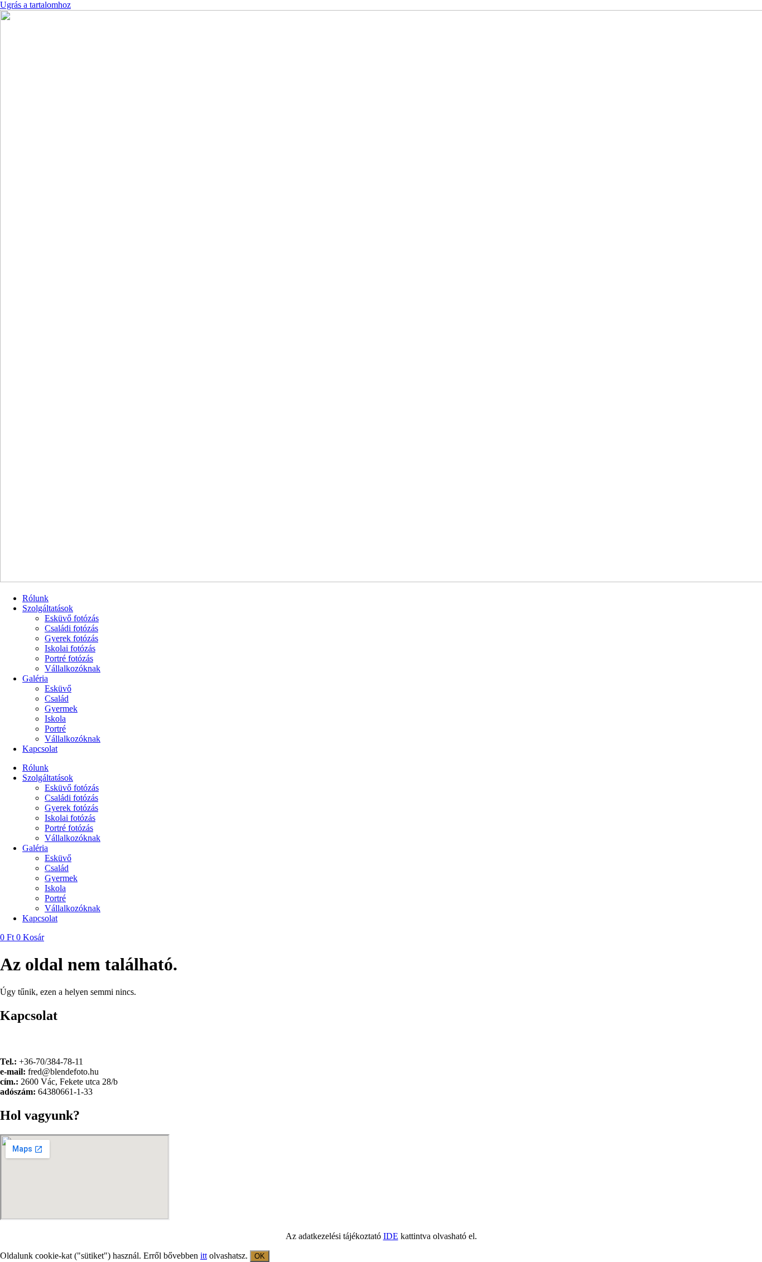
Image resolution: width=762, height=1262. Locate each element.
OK (259, 1256)
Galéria (35, 678)
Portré (55, 728)
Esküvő (58, 688)
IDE (390, 1236)
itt (203, 1255)
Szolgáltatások (47, 608)
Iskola (55, 718)
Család (57, 698)
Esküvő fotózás (72, 618)
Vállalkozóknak (72, 668)
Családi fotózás (71, 628)
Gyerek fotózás (71, 638)
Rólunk (35, 598)
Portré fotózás (69, 658)
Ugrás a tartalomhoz (35, 4)
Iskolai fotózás (70, 648)
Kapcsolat (39, 748)
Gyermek (61, 708)
